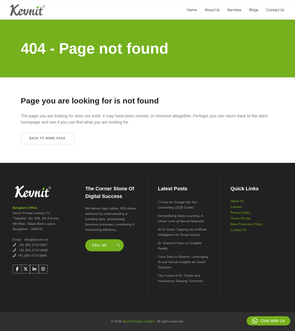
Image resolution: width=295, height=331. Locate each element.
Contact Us (238, 230)
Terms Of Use (240, 218)
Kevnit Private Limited (139, 321)
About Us (237, 201)
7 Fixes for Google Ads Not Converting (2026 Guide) (177, 204)
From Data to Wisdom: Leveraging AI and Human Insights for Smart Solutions (183, 262)
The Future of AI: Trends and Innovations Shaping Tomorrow (180, 278)
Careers (236, 207)
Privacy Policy (240, 212)
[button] (268, 320)
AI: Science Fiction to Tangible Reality (180, 245)
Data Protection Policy (246, 224)
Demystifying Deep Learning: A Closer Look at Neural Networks (181, 218)
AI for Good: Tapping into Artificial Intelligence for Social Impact (182, 232)
